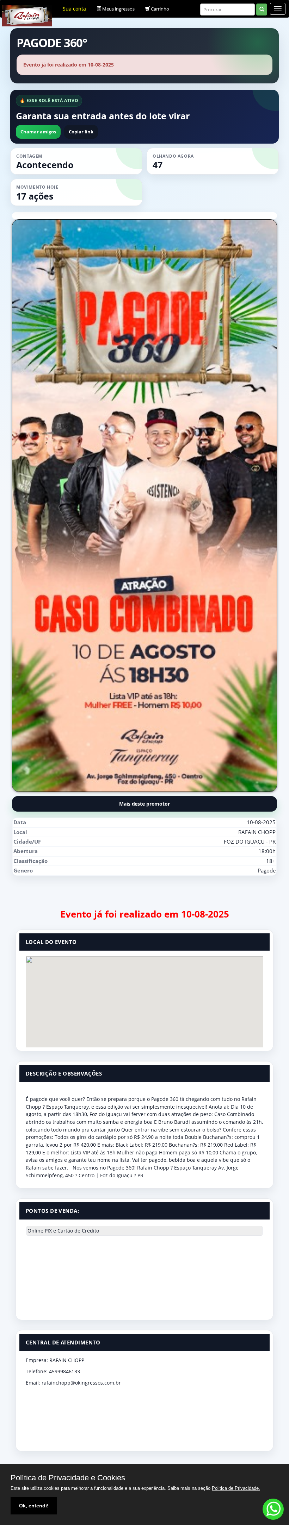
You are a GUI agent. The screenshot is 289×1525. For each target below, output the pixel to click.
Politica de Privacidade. (236, 1488)
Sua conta (74, 8)
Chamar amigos (38, 131)
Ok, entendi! (34, 1505)
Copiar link (81, 131)
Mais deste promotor (144, 803)
